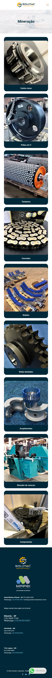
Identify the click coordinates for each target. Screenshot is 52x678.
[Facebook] (23, 674)
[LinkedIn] (26, 674)
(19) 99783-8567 (17, 600)
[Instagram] (29, 674)
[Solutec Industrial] (26, 4)
